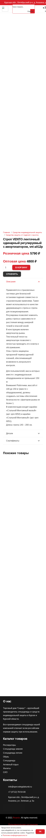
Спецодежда (9, 760)
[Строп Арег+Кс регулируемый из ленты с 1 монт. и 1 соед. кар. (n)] (23, 636)
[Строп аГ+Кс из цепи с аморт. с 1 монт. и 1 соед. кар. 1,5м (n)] (23, 575)
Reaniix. (16, 818)
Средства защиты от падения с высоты (22, 235)
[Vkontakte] (6, 807)
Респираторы (9, 745)
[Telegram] (21, 807)
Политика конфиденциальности (15, 835)
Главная (6, 232)
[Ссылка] (5, 9)
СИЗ (5, 772)
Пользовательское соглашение (23, 824)
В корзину (21, 267)
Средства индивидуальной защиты (27, 232)
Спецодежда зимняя (13, 749)
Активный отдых (11, 764)
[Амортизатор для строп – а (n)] (23, 517)
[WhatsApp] (14, 807)
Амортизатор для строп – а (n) (23, 558)
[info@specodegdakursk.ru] (5, 787)
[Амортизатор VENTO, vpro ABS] (23, 459)
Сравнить (12, 274)
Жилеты (7, 768)
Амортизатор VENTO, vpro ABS (23, 499)
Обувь (6, 757)
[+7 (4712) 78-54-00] (5, 792)
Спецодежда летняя (12, 753)
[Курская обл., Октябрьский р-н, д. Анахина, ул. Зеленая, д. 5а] (5, 799)
